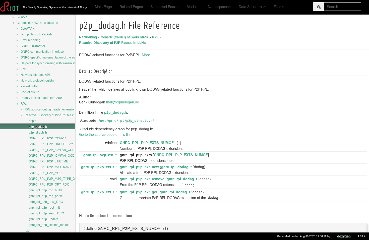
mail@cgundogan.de (122, 101)
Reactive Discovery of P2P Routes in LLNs (54, 115)
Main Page (103, 6)
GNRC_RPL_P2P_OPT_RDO (49, 184)
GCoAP (22, 17)
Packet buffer (29, 86)
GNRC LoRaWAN (33, 46)
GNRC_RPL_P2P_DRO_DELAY (51, 144)
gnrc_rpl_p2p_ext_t (100, 154)
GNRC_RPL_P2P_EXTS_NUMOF (147, 142)
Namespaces (218, 6)
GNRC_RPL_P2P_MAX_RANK (50, 167)
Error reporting (30, 40)
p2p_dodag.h (38, 127)
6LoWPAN (28, 28)
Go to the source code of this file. (105, 134)
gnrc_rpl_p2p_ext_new (139, 166)
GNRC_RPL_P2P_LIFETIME (48, 161)
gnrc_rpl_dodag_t (176, 166)
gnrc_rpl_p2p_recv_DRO (46, 202)
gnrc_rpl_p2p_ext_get (138, 191)
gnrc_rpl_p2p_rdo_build (45, 190)
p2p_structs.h (38, 132)
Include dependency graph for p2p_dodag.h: (117, 128)
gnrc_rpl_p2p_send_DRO (46, 213)
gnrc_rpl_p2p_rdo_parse (46, 196)
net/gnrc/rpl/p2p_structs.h (126, 121)
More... (147, 54)
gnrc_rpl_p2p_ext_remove (142, 178)
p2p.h (32, 121)
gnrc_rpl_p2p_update (43, 219)
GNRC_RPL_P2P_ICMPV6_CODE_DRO (57, 150)
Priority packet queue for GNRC (42, 98)
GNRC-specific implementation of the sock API (52, 57)
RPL (24, 103)
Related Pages (131, 6)
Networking (88, 37)
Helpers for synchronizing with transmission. (51, 63)
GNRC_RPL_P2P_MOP (45, 173)
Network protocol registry (37, 80)
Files (277, 6)
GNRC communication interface (42, 51)
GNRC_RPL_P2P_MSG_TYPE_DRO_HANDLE (61, 179)
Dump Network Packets (36, 34)
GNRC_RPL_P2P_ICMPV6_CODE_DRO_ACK (61, 155)
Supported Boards (164, 6)
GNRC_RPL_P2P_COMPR (47, 138)
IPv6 (24, 69)
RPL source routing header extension (50, 109)
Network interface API (35, 75)
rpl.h (28, 230)
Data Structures (251, 6)
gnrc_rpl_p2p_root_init (44, 207)
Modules (193, 6)
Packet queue (30, 92)
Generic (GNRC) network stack (37, 23)
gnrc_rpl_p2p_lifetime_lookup (49, 225)
